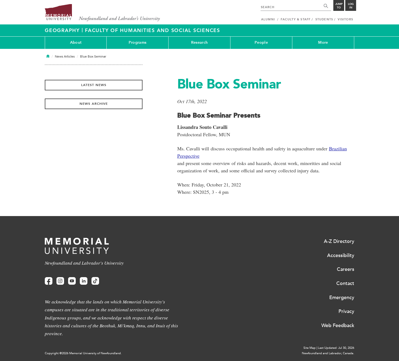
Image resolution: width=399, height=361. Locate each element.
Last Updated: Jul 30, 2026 (336, 348)
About (75, 42)
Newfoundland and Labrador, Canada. (328, 353)
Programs (137, 42)
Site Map (309, 348)
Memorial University (102, 13)
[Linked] (83, 281)
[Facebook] (48, 281)
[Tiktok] (95, 281)
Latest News (93, 85)
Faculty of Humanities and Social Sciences (152, 30)
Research (199, 42)
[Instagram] (60, 281)
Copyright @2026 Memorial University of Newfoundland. (83, 353)
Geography (63, 30)
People (261, 42)
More (323, 42)
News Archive (94, 104)
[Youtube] (72, 281)
